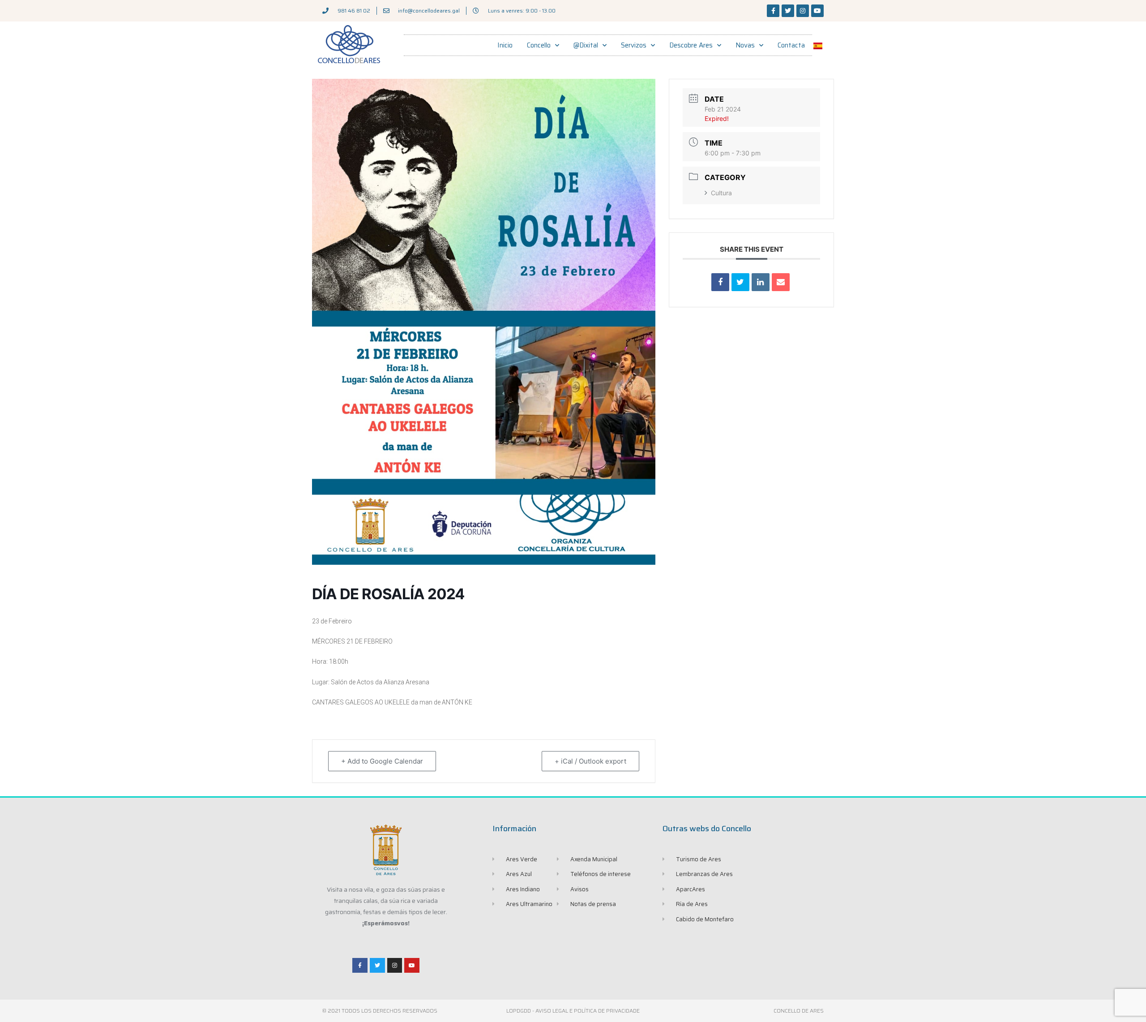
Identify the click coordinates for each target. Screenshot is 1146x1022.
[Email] (781, 282)
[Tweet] (740, 282)
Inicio (505, 45)
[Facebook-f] (773, 10)
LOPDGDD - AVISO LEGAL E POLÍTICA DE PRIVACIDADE (573, 1010)
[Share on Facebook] (720, 282)
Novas (745, 45)
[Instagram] (802, 10)
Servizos (633, 45)
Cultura (721, 193)
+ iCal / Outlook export (590, 761)
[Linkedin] (761, 282)
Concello (539, 45)
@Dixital (585, 45)
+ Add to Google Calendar (382, 761)
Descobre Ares (691, 45)
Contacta (791, 45)
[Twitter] (788, 10)
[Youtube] (817, 10)
